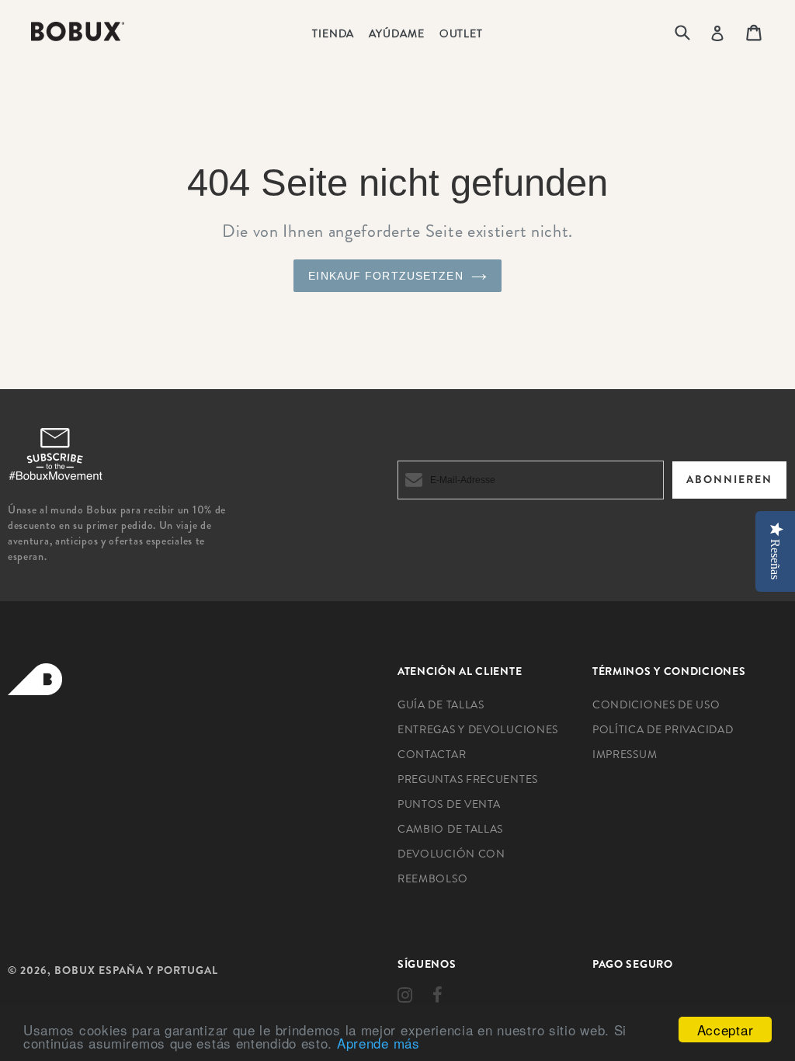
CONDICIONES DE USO (656, 704)
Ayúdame (396, 33)
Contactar (432, 754)
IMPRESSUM (624, 754)
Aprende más (378, 1042)
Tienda (333, 33)
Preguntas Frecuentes (468, 779)
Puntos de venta (449, 804)
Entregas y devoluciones (478, 729)
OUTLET (461, 33)
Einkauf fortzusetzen (385, 276)
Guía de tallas (441, 704)
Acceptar (725, 1029)
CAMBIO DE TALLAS (450, 829)
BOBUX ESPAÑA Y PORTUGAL (136, 970)
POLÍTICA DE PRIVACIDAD (662, 729)
